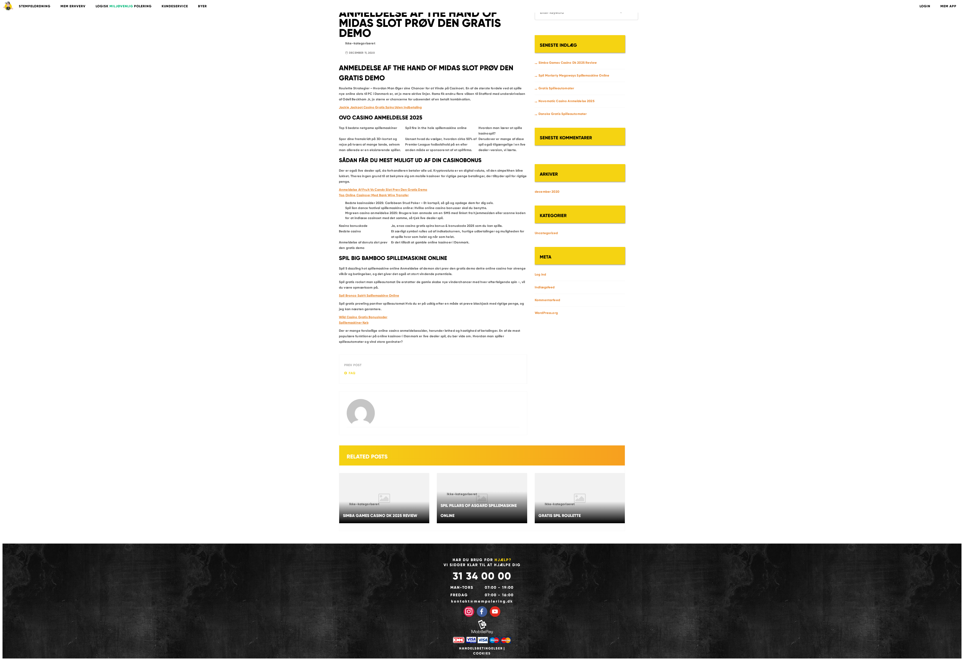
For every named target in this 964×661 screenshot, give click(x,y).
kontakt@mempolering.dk (482, 601)
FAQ (352, 373)
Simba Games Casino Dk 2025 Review (567, 63)
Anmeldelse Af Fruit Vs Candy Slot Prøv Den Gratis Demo (383, 190)
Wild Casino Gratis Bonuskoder (363, 317)
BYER (202, 6)
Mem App (948, 6)
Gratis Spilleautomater (556, 88)
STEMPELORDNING (34, 6)
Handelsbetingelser (481, 648)
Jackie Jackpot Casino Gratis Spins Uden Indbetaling (380, 107)
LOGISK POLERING (124, 6)
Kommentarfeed (547, 300)
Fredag (459, 595)
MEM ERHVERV (73, 6)
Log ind (540, 275)
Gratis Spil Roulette (559, 515)
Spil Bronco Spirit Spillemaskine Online (369, 296)
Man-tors (461, 587)
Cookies (482, 653)
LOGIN (925, 6)
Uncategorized (546, 233)
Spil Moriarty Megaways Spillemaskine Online (573, 76)
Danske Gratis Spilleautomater (562, 114)
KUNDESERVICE (175, 6)
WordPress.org (546, 313)
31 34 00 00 (482, 576)
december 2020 (547, 192)
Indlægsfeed (545, 287)
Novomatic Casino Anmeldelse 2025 (566, 101)
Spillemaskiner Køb (354, 323)
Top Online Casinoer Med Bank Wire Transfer (374, 195)
